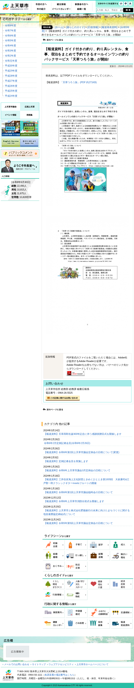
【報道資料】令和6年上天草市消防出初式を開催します (74, 501)
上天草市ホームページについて (92, 664)
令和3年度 (10, 50)
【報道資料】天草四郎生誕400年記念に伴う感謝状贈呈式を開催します (83, 434)
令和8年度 (10, 25)
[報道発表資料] (109, 27)
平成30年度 (11, 65)
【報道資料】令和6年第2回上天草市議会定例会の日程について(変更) (82, 452)
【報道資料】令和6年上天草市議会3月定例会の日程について (77, 470)
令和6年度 (10, 35)
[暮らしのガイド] (75, 27)
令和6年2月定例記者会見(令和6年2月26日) (67, 443)
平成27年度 (11, 80)
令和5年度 (10, 40)
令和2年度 (10, 55)
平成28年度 (11, 75)
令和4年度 (10, 45)
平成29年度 (11, 70)
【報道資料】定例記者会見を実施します (66, 461)
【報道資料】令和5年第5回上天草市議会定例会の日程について (78, 523)
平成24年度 (11, 95)
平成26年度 (11, 85)
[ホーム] (59, 27)
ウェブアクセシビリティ (61, 664)
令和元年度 (11, 60)
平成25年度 (11, 90)
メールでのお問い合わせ (16, 664)
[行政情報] (93, 27)
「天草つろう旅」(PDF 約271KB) (78, 82)
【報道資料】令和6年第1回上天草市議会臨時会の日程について (78, 492)
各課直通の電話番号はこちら (59, 674)
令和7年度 (10, 30)
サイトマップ (39, 664)
